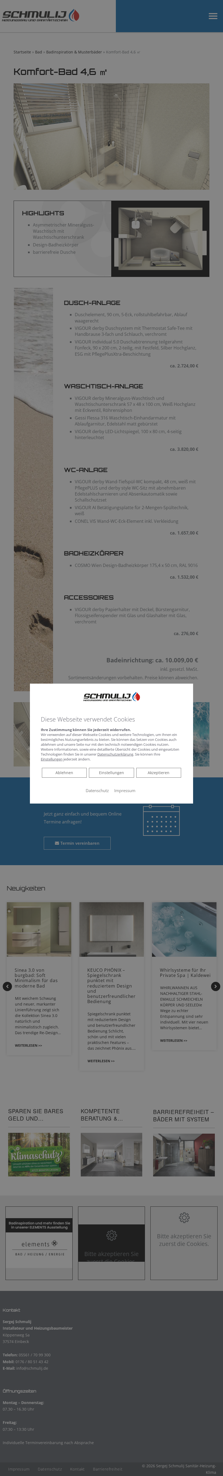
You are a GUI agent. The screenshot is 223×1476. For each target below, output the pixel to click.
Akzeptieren (158, 772)
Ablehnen (64, 772)
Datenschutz (97, 790)
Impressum (124, 790)
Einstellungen (111, 772)
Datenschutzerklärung (115, 754)
